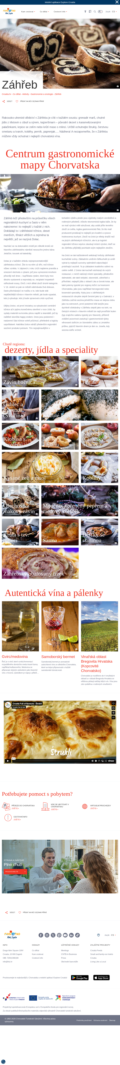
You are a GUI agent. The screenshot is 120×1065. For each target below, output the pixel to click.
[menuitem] (80, 982)
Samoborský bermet (58, 658)
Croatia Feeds (96, 955)
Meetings (65, 955)
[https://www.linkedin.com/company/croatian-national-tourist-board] (71, 939)
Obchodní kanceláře (69, 966)
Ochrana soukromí (100, 1025)
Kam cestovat (37, 959)
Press (63, 963)
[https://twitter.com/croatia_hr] (53, 939)
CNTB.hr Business (69, 959)
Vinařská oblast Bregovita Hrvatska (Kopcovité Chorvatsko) (97, 665)
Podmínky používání (84, 1025)
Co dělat (35, 955)
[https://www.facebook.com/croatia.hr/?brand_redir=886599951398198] (40, 939)
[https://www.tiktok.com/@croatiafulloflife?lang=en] (77, 939)
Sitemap (112, 1025)
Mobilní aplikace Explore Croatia (60, 2)
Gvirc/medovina (15, 658)
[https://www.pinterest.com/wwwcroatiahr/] (59, 939)
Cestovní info (38, 963)
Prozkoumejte (12, 876)
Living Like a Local (98, 966)
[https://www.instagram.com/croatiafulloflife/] (47, 939)
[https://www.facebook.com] (65, 939)
